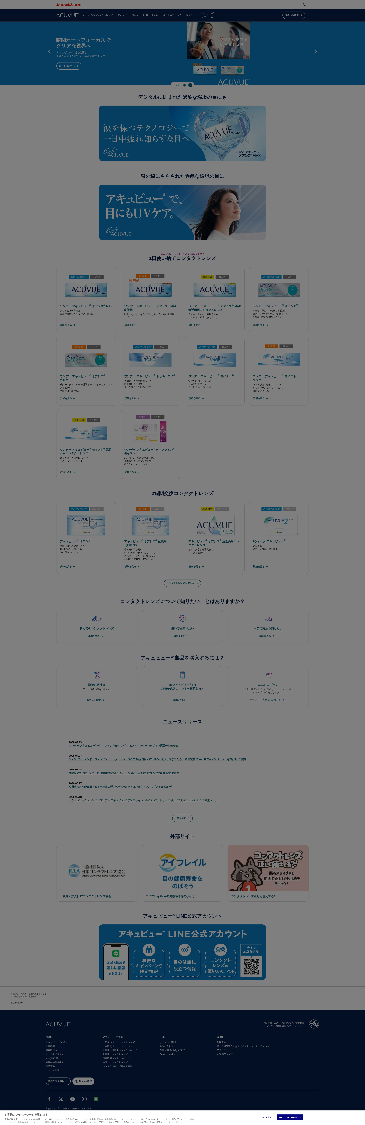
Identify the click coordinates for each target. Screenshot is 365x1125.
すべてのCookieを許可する (290, 1117)
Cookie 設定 (266, 1117)
